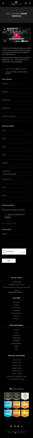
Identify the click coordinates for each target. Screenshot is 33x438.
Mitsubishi (16, 340)
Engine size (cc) (6, 179)
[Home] (16, 3)
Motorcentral (21, 432)
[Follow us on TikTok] (22, 426)
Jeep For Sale (16, 371)
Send (8, 260)
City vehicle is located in (9, 116)
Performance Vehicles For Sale (16, 376)
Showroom (16, 302)
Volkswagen (16, 338)
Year (3, 130)
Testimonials (16, 310)
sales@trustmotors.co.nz (16, 284)
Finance (16, 305)
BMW (16, 346)
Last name (5, 91)
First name (5, 83)
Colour (4, 187)
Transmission (6, 171)
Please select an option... (10, 174)
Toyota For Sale (16, 368)
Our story (16, 316)
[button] (26, 3)
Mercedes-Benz (16, 343)
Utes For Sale (16, 362)
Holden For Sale (16, 373)
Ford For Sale (16, 365)
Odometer (5, 163)
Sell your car (16, 308)
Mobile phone (6, 108)
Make (4, 138)
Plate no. (4, 195)
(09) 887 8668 (16, 282)
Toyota (16, 329)
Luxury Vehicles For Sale (16, 379)
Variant (4, 154)
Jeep (16, 349)
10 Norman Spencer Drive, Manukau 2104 (16, 287)
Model (4, 146)
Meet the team (16, 313)
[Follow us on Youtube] (18, 426)
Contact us (16, 319)
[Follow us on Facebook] (11, 426)
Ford (16, 332)
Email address (6, 100)
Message (4, 234)
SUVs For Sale (16, 360)
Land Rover (16, 335)
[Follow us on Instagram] (15, 426)
